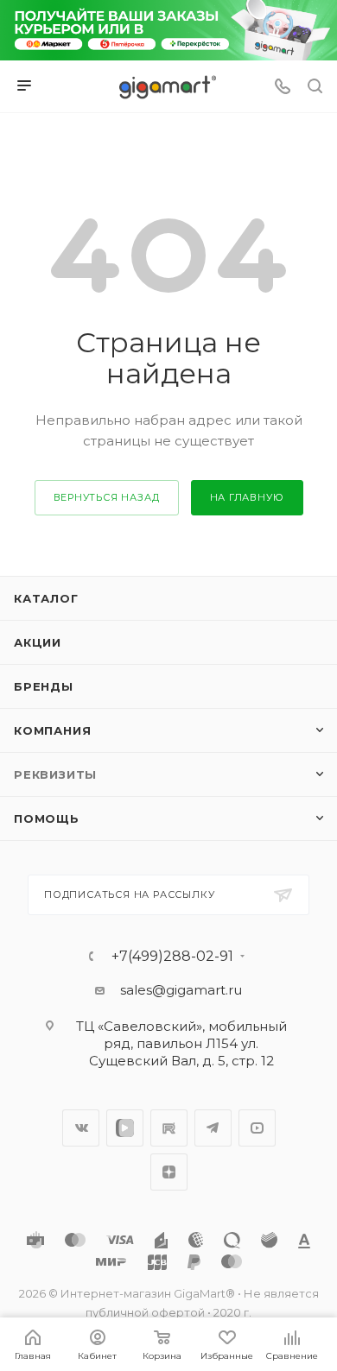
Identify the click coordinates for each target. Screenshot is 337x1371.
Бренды (43, 686)
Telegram (213, 1128)
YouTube (257, 1128)
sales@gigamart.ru (181, 990)
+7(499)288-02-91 (172, 956)
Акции (37, 642)
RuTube (169, 1128)
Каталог (46, 598)
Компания (52, 730)
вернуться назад (107, 497)
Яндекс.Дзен (169, 1172)
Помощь (46, 818)
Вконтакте (80, 1128)
